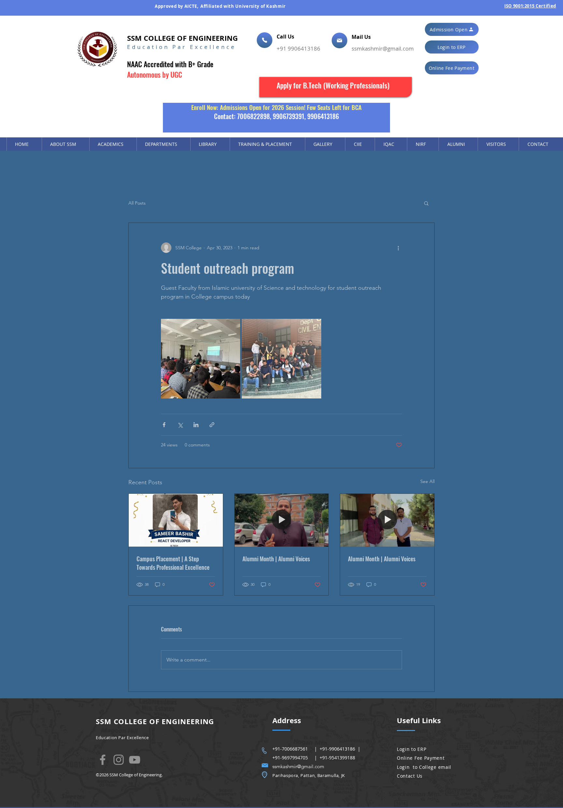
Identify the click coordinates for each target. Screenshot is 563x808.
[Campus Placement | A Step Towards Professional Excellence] (176, 520)
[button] (452, 29)
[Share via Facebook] (164, 425)
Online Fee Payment (421, 758)
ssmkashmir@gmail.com (383, 48)
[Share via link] (212, 425)
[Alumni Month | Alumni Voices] (282, 520)
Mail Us (362, 36)
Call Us (286, 36)
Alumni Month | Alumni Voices (276, 558)
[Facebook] (102, 760)
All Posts (137, 203)
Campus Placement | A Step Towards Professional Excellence (173, 562)
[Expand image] (200, 358)
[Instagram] (118, 760)
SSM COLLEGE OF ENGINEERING (182, 38)
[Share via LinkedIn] (196, 425)
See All (427, 481)
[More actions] (398, 248)
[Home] (264, 40)
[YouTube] (134, 760)
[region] (335, 87)
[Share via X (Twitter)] (180, 425)
